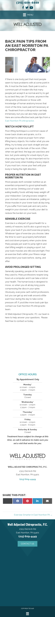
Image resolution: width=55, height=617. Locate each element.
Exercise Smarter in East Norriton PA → (33, 514)
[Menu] (27, 613)
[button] (27, 544)
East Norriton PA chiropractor (19, 120)
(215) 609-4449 (27, 2)
